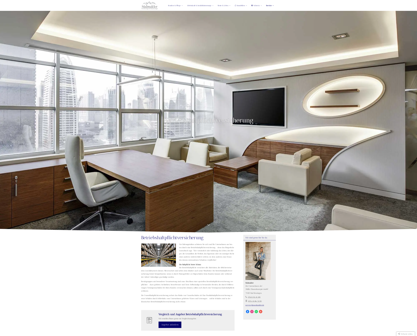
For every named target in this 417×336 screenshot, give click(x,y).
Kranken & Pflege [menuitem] (174, 6)
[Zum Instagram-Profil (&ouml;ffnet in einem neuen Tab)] (252, 311)
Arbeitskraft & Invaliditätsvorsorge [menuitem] (199, 6)
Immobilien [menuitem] (241, 6)
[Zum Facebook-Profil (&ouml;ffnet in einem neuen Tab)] (247, 311)
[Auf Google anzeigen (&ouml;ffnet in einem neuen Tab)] (260, 311)
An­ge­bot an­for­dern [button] (170, 324)
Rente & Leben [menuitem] (223, 6)
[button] (208, 226)
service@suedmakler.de (254, 305)
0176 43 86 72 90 (255, 301)
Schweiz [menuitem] (257, 6)
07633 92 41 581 (254, 297)
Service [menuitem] (269, 6)
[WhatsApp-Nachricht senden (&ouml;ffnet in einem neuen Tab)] (256, 311)
